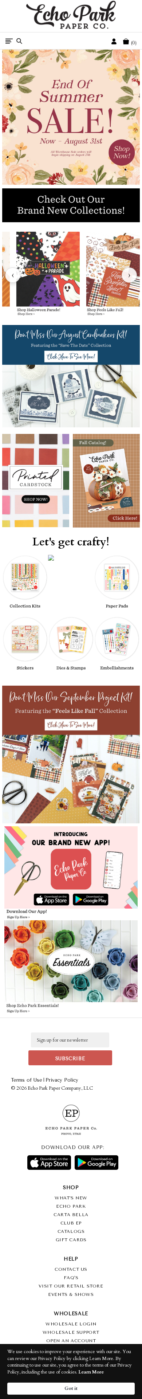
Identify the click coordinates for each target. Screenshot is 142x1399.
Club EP (71, 1223)
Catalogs (71, 1231)
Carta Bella (71, 1214)
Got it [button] (71, 1388)
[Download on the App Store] (49, 1162)
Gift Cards (71, 1239)
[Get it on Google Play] (96, 1162)
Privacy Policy (62, 1080)
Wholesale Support (71, 1332)
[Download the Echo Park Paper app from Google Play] (103, 900)
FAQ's (71, 1277)
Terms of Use (26, 1080)
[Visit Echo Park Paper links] (71, 859)
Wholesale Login (71, 1323)
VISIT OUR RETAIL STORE (71, 1286)
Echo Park (71, 1206)
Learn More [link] (91, 1372)
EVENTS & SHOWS (71, 1294)
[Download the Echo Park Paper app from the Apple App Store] (38, 900)
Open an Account (71, 1340)
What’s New (71, 1197)
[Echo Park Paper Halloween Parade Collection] (48, 275)
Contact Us (71, 1269)
